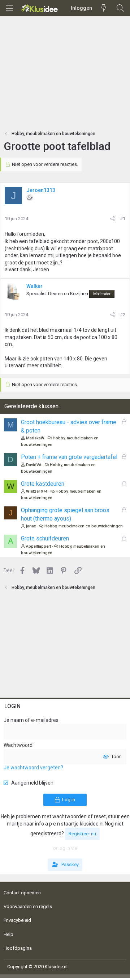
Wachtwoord (18, 745)
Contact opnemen (22, 892)
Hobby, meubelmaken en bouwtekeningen (83, 526)
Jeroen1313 (40, 190)
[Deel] (112, 218)
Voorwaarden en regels (28, 906)
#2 (122, 314)
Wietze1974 (36, 491)
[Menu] (9, 8)
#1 (122, 218)
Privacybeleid (17, 920)
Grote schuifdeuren (45, 538)
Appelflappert (38, 546)
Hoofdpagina (18, 948)
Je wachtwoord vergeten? (33, 767)
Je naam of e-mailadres (31, 720)
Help (8, 934)
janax (31, 526)
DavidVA (34, 465)
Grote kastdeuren (42, 483)
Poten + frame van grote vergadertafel (69, 457)
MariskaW (35, 438)
